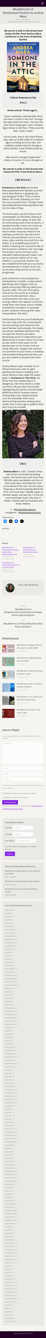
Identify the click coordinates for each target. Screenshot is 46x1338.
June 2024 (8, 995)
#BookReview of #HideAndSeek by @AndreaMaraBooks (30, 549)
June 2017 (8, 1269)
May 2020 (8, 1155)
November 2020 (10, 1135)
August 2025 (9, 949)
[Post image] (8, 648)
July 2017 (8, 1266)
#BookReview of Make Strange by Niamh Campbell (29, 659)
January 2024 (9, 1011)
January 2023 (9, 1050)
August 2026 (9, 910)
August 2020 (9, 1145)
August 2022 (9, 1067)
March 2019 (9, 1201)
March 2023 (9, 1044)
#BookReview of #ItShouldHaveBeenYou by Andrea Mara (10, 565)
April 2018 (8, 1237)
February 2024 (10, 1008)
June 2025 (8, 956)
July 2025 (8, 952)
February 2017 (10, 1282)
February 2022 (10, 1086)
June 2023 (8, 1034)
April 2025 (8, 962)
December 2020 (10, 1132)
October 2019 (9, 1178)
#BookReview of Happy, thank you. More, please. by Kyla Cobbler (29, 646)
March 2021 (9, 1122)
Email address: (10, 841)
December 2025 (10, 936)
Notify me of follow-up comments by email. (20, 793)
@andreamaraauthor (30, 512)
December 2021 (10, 1093)
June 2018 (8, 1230)
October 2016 (9, 1295)
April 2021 (8, 1119)
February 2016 (10, 1321)
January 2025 (9, 972)
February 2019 (10, 1204)
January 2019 (9, 1207)
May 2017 (8, 1272)
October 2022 (9, 1060)
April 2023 (8, 1041)
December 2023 (10, 1014)
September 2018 (10, 1220)
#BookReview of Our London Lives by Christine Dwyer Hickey (29, 698)
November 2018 (10, 1214)
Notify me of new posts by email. (16, 797)
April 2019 (8, 1197)
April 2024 (8, 1001)
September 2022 (10, 1063)
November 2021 (10, 1096)
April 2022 (8, 1080)
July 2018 (8, 1227)
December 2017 (10, 1250)
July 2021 (8, 1109)
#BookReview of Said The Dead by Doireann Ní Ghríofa (29, 685)
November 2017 (10, 1253)
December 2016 (10, 1289)
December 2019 (10, 1171)
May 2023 (8, 1037)
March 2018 (9, 1240)
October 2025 (9, 943)
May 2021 (8, 1116)
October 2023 (9, 1021)
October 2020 (9, 1139)
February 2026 (10, 930)
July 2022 (8, 1070)
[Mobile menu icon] (42, 3)
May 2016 (8, 1312)
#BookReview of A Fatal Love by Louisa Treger (28, 711)
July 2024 (8, 992)
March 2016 (9, 1318)
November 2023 (10, 1018)
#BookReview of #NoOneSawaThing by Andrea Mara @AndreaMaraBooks (10, 550)
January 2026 (9, 933)
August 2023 (9, 1028)
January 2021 (9, 1129)
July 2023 (8, 1031)
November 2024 (10, 979)
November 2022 (10, 1057)
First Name (8, 828)
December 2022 (10, 1054)
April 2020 (8, 1158)
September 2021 (10, 1103)
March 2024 (9, 1005)
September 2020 (10, 1142)
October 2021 (9, 1099)
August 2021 (9, 1106)
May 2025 (8, 959)
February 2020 (10, 1165)
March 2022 (9, 1083)
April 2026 (8, 923)
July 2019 (8, 1188)
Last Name (8, 834)
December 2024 (10, 975)
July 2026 (8, 913)
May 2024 (8, 998)
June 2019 (8, 1191)
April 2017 (8, 1276)
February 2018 (10, 1243)
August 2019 (9, 1184)
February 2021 (10, 1125)
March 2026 (9, 926)
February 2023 (10, 1047)
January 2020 (9, 1168)
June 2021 (8, 1112)
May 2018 (8, 1233)
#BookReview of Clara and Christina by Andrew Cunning (30, 672)
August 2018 (9, 1223)
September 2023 (10, 1024)
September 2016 (10, 1299)
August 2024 (9, 988)
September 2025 (10, 946)
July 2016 (8, 1305)
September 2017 (10, 1259)
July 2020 (8, 1148)
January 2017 (9, 1286)
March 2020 (9, 1161)
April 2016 (8, 1315)
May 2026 (8, 920)
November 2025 (10, 939)
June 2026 (8, 916)
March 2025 (9, 965)
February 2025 (10, 969)
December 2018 (10, 1210)
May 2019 (8, 1194)
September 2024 (10, 985)
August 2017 (9, 1263)
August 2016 (9, 1302)
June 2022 (8, 1073)
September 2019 (10, 1181)
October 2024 (9, 982)
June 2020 (8, 1152)
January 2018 (9, 1246)
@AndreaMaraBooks (25, 509)
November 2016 (10, 1292)
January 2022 (9, 1090)
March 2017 (9, 1279)
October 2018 (9, 1217)
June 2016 (8, 1308)
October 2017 (9, 1256)
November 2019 (10, 1174)
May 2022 (8, 1077)
